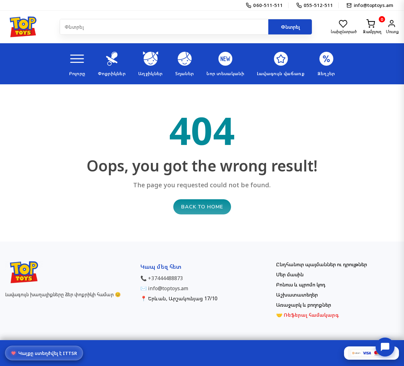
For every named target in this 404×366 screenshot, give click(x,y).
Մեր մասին (290, 274)
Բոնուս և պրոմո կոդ (301, 284)
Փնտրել (290, 26)
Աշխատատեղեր (297, 294)
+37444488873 (165, 278)
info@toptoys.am (168, 288)
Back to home (202, 206)
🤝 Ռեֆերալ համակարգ (307, 314)
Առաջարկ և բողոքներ (303, 304)
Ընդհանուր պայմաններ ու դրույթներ (321, 264)
